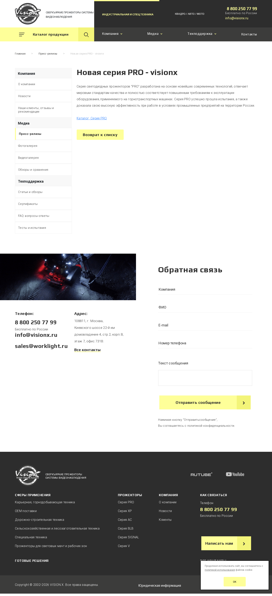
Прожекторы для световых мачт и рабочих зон (51, 546)
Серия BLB (126, 528)
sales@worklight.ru (41, 346)
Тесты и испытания (32, 228)
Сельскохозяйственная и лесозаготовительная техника (57, 528)
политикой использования (220, 570)
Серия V (124, 546)
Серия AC (125, 520)
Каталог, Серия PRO (92, 118)
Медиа (153, 33)
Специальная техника (31, 537)
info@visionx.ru (236, 18)
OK (234, 581)
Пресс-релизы (30, 134)
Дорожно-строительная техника (39, 520)
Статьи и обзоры (30, 192)
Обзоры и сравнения (33, 169)
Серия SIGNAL (128, 537)
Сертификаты (28, 204)
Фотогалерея (27, 146)
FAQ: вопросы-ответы (33, 216)
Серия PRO (126, 502)
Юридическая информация (159, 585)
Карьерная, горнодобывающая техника (45, 502)
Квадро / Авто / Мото (189, 13)
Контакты (249, 34)
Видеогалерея (28, 158)
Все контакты (87, 349)
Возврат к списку (100, 134)
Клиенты (165, 520)
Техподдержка (199, 33)
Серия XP (125, 511)
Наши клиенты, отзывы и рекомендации (36, 109)
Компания (110, 33)
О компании (26, 84)
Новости (24, 96)
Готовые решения (32, 561)
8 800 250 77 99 (242, 8)
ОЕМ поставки (26, 511)
